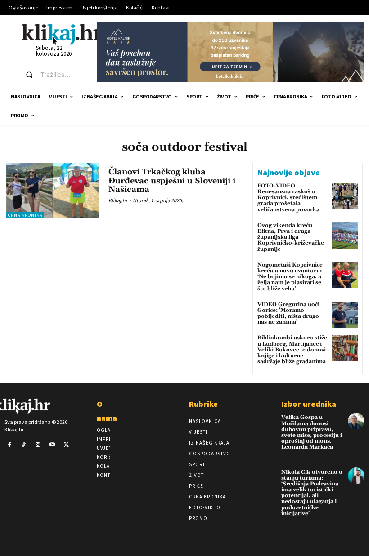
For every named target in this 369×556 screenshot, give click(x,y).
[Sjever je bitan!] (62, 34)
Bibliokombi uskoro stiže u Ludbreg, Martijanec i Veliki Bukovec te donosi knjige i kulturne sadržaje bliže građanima (292, 349)
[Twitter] (66, 445)
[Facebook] (9, 445)
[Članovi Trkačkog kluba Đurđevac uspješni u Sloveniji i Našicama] (52, 190)
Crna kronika (25, 215)
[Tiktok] (24, 445)
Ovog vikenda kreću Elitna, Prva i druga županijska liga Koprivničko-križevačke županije (290, 237)
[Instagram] (38, 445)
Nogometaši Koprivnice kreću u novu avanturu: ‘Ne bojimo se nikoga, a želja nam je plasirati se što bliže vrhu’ (290, 277)
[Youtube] (52, 445)
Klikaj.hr (117, 200)
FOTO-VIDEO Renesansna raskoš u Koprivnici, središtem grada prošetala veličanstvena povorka (288, 197)
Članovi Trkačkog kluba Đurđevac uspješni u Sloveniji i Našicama (171, 181)
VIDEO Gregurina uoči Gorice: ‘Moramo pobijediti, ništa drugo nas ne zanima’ (288, 313)
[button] (53, 74)
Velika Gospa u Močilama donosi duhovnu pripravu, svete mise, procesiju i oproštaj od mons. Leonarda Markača (311, 432)
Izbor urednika (308, 404)
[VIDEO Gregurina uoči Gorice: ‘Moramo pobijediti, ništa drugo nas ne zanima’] (345, 315)
